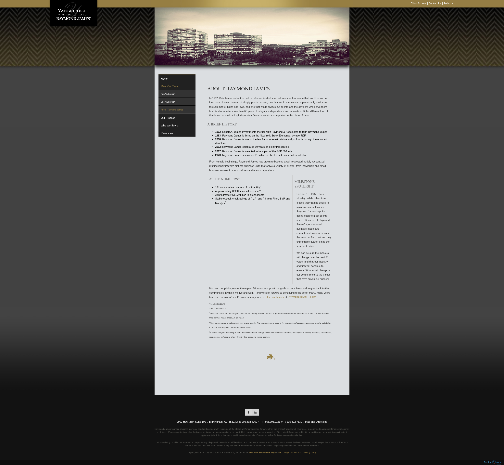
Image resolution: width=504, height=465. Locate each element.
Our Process (168, 117)
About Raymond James (172, 110)
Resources (167, 133)
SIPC (279, 452)
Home (164, 78)
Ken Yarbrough (168, 94)
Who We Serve (169, 125)
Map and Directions (316, 421)
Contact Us (435, 3)
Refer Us (449, 3)
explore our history (273, 297)
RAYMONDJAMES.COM (302, 297)
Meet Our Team (170, 86)
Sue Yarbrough (168, 102)
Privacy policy (309, 452)
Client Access (418, 3)
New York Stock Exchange (262, 452)
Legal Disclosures (292, 452)
